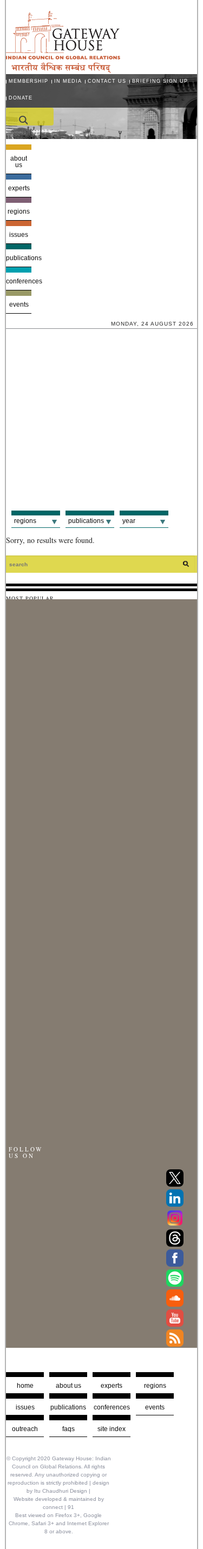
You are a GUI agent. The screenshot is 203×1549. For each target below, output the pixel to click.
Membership (28, 81)
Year (128, 521)
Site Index (111, 1429)
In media (68, 81)
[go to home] (63, 70)
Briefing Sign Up (160, 81)
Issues (18, 235)
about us (68, 1385)
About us (18, 162)
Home (25, 1385)
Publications (18, 258)
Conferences (18, 281)
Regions (19, 211)
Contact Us (107, 81)
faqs (68, 1429)
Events (19, 304)
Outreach (25, 1429)
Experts (19, 188)
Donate (20, 98)
